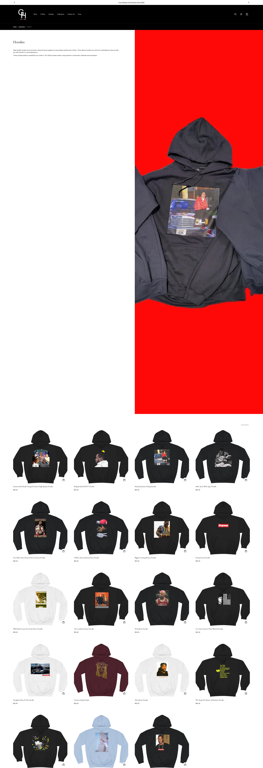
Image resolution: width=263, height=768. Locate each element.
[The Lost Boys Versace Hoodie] (101, 599)
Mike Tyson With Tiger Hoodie (206, 486)
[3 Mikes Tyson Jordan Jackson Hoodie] (101, 528)
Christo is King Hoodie (81, 700)
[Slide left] (14, 2)
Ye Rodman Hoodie (141, 629)
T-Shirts (42, 14)
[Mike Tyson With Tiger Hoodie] (223, 457)
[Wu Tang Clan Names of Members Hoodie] (223, 670)
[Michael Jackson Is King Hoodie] (162, 457)
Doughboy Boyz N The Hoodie (23, 700)
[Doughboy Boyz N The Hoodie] (40, 670)
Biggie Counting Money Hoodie (145, 558)
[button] (235, 14)
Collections (60, 14)
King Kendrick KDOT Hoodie (84, 486)
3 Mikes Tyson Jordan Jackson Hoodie (86, 558)
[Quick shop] (63, 480)
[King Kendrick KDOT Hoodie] (101, 457)
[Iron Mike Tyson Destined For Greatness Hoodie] (40, 528)
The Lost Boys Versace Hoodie (84, 629)
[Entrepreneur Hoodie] (223, 528)
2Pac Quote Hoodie (141, 700)
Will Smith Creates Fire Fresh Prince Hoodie (28, 629)
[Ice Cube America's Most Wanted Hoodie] (223, 599)
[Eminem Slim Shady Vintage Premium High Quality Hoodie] (40, 457)
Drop (79, 14)
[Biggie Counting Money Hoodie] (162, 528)
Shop (35, 14)
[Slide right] (248, 2)
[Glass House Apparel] (22, 14)
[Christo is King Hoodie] (101, 670)
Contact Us (71, 14)
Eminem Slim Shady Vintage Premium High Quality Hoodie (33, 486)
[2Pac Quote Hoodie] (162, 670)
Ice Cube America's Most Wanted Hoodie (209, 629)
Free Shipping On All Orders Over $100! (132, 2)
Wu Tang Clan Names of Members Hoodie (210, 700)
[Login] (241, 14)
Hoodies (51, 14)
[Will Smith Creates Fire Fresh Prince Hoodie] (40, 599)
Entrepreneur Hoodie (203, 558)
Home (15, 26)
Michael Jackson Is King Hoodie (145, 486)
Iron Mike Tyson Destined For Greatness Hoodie (29, 558)
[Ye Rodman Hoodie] (162, 599)
